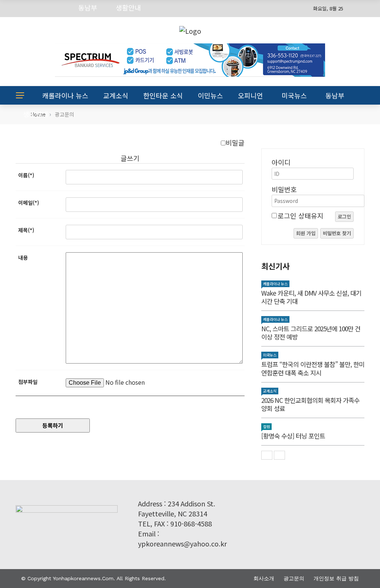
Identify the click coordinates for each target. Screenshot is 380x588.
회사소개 (263, 578)
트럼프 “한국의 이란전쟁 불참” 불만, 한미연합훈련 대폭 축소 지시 (312, 368)
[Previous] (266, 455)
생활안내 (35, 114)
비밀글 (235, 142)
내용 (23, 257)
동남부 (334, 95)
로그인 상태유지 (301, 215)
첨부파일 (27, 381)
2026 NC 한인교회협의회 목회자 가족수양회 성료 (310, 404)
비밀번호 (284, 189)
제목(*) (26, 230)
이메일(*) (28, 202)
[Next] (279, 455)
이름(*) (26, 175)
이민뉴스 (210, 95)
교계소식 (115, 95)
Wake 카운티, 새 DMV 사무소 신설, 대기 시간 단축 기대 (311, 297)
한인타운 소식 (163, 95)
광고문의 (294, 578)
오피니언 (250, 95)
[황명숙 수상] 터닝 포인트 (293, 435)
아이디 (281, 162)
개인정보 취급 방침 (336, 578)
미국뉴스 (294, 95)
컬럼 (266, 426)
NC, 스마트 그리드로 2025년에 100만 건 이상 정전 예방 (310, 332)
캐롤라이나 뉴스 (65, 95)
